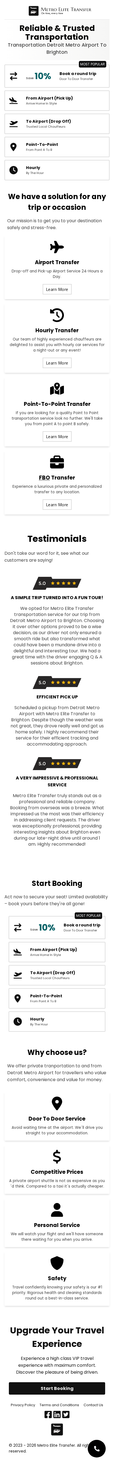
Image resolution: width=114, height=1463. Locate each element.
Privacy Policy (23, 1405)
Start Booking (57, 1388)
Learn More (57, 289)
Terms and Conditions (59, 1405)
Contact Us (93, 1405)
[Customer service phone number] (97, 1448)
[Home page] (59, 12)
